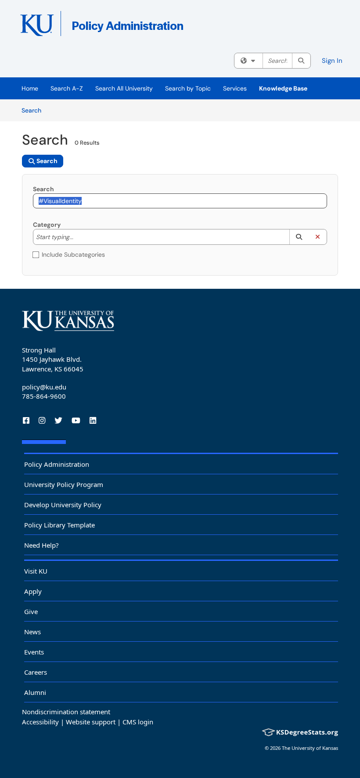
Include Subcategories (73, 254)
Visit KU (35, 571)
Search (34, 110)
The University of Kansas (310, 748)
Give (31, 611)
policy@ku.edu (44, 386)
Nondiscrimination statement (66, 711)
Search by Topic (188, 88)
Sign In (332, 60)
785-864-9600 (44, 396)
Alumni (35, 692)
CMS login (137, 721)
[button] (298, 236)
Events (34, 651)
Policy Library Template (59, 524)
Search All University (124, 88)
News (32, 631)
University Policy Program (63, 484)
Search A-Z (66, 88)
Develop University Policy (62, 504)
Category (47, 225)
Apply (33, 591)
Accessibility (40, 721)
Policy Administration (56, 464)
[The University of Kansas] (68, 321)
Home (30, 88)
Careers (35, 672)
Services (235, 88)
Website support (90, 721)
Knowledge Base (283, 88)
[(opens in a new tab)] (147, 26)
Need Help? (41, 545)
